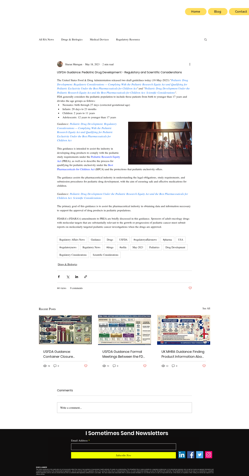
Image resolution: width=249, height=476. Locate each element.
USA (180, 239)
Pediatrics (154, 247)
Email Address (79, 440)
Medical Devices (99, 39)
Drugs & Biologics (72, 39)
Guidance (96, 239)
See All (206, 308)
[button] (205, 39)
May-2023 (138, 247)
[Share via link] (85, 276)
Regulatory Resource (128, 39)
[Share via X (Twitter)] (67, 276)
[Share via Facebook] (59, 276)
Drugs (110, 239)
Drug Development (175, 247)
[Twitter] (199, 454)
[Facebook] (190, 454)
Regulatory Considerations (73, 254)
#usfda (123, 247)
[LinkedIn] (181, 454)
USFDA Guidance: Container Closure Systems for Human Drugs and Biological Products (64, 354)
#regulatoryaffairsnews (145, 239)
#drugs (109, 247)
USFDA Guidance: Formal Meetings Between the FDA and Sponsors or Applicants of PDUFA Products (123, 354)
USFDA (123, 239)
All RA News (46, 39)
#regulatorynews (67, 247)
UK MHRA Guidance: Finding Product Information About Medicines (183, 354)
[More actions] (190, 64)
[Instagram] (208, 454)
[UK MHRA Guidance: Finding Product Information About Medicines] (183, 330)
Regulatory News (91, 247)
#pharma (167, 239)
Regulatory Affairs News (72, 239)
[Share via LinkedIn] (76, 276)
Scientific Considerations (105, 254)
